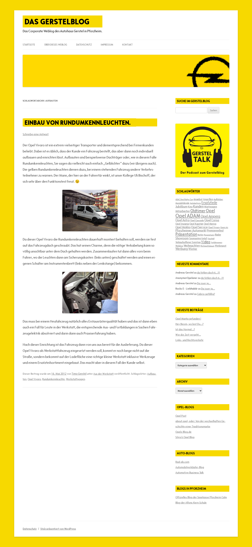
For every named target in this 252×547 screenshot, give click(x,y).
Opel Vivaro (34, 379)
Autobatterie (195, 203)
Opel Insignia (182, 223)
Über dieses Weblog (55, 44)
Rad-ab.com (182, 462)
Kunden (198, 206)
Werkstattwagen (75, 379)
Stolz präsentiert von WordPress (58, 528)
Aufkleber (218, 199)
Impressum (107, 44)
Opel (210, 210)
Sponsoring (195, 238)
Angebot (198, 199)
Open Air (224, 227)
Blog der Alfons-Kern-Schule (191, 502)
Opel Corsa (211, 220)
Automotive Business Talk (189, 472)
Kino (190, 206)
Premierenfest (215, 230)
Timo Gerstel (79, 373)
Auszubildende (182, 202)
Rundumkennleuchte (53, 379)
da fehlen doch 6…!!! (208, 272)
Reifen (200, 234)
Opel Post (180, 415)
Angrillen (208, 199)
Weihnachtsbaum (207, 246)
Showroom (182, 238)
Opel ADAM (187, 215)
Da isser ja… (204, 283)
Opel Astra (182, 220)
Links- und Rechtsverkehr (189, 340)
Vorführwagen (216, 242)
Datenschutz (84, 44)
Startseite (29, 44)
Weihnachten (192, 245)
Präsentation (186, 234)
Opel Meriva (210, 223)
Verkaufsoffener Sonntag (188, 242)
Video (205, 242)
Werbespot (220, 245)
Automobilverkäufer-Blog (189, 467)
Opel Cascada (197, 220)
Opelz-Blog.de (183, 431)
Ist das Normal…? (185, 329)
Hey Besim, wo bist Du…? (189, 324)
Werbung (181, 249)
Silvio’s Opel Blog (184, 437)
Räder (218, 234)
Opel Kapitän (196, 223)
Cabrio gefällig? (206, 294)
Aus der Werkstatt (103, 373)
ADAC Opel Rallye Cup (184, 199)
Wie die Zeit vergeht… (188, 334)
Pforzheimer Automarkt (190, 230)
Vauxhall (211, 238)
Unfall (204, 238)
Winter (192, 249)
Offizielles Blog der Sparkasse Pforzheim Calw (201, 497)
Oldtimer (197, 210)
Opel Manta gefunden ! (188, 318)
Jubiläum (181, 206)
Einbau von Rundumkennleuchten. (78, 122)
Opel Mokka (183, 227)
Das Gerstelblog (57, 21)
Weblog (179, 245)
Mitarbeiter (182, 211)
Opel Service (199, 227)
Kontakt (127, 44)
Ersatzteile (209, 202)
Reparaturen (209, 235)
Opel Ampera (210, 216)
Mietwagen (210, 206)
